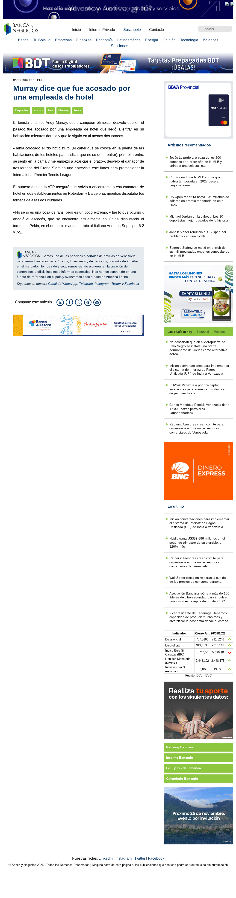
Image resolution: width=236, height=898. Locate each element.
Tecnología (189, 40)
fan (50, 110)
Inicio (76, 30)
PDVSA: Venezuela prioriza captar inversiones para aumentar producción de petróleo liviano (197, 389)
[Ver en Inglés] (227, 4)
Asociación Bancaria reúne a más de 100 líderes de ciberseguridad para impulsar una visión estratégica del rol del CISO (199, 597)
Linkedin (106, 858)
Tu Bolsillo (41, 40)
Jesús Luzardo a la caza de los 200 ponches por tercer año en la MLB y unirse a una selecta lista (195, 161)
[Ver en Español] (232, 4)
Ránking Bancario (180, 747)
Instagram (102, 283)
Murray (63, 110)
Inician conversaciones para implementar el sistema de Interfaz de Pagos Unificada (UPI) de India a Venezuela (199, 370)
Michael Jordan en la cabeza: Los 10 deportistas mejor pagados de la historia (198, 218)
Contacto (156, 30)
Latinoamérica (129, 40)
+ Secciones (118, 46)
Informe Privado (102, 30)
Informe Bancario (179, 757)
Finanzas (83, 40)
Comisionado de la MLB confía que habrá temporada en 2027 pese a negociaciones (195, 181)
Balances (210, 40)
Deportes (21, 110)
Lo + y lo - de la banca (183, 768)
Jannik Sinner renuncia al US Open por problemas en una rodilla (197, 234)
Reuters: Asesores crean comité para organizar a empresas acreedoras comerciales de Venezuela (196, 428)
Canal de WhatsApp (62, 283)
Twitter (116, 283)
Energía (151, 40)
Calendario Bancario (182, 778)
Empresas (63, 40)
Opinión (169, 40)
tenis (77, 110)
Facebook (131, 283)
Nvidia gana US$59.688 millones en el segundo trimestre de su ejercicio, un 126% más (197, 542)
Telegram (86, 283)
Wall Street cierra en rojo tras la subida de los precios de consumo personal (197, 579)
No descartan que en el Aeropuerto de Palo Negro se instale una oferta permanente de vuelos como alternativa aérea (198, 348)
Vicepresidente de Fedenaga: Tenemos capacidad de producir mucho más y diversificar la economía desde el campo (198, 617)
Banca (23, 40)
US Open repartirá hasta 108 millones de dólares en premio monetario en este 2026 (199, 201)
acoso (38, 110)
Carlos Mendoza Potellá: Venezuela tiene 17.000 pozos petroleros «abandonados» (199, 409)
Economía (104, 40)
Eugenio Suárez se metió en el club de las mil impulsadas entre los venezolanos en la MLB (199, 252)
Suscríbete (132, 30)
